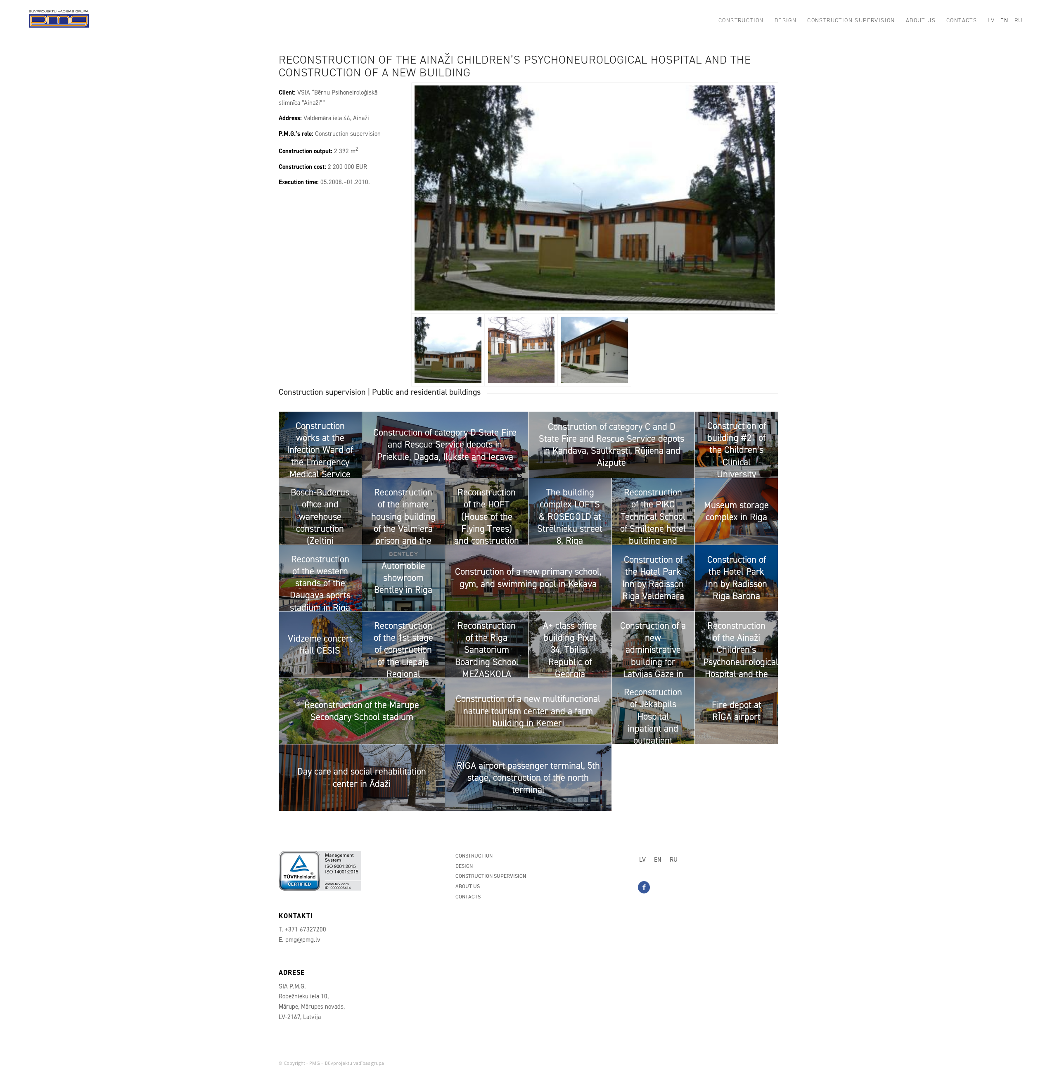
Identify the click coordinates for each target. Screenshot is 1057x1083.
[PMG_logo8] (58, 20)
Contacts (468, 896)
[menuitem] (741, 20)
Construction (474, 855)
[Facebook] (644, 887)
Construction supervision (490, 875)
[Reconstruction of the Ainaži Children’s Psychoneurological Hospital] (594, 198)
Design (464, 866)
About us (467, 886)
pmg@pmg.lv (302, 940)
